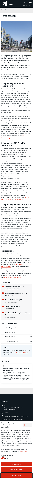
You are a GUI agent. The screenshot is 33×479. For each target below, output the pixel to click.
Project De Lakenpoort (15, 341)
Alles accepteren (16, 475)
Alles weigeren (16, 464)
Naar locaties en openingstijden (13, 419)
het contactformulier (22, 352)
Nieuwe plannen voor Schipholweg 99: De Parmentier (16, 369)
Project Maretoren (13, 337)
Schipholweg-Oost (10, 332)
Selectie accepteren (16, 470)
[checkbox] (7, 456)
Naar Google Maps (9, 409)
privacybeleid (24, 451)
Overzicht (28, 425)
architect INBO (18, 199)
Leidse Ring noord (10, 328)
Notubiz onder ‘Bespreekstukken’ (14, 277)
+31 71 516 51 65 (23, 416)
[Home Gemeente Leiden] (9, 3)
